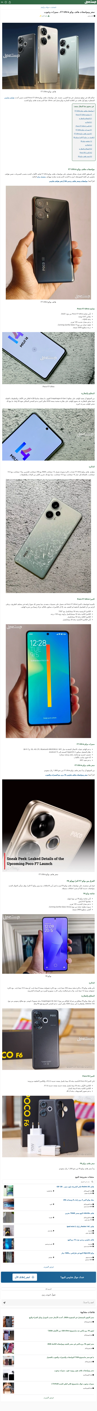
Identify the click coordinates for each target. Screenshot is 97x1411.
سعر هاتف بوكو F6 (84, 156)
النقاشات (53, 7)
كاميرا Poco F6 (85, 153)
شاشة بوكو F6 (85, 141)
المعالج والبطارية (84, 118)
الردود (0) (48, 1289)
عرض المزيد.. (48, 1266)
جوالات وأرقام (45, 7)
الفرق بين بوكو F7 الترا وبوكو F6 (83, 137)
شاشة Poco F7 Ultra (83, 115)
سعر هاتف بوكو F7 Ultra (82, 134)
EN (2, 2)
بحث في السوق (85, 1182)
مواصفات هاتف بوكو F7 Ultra (84, 111)
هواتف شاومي (9, 97)
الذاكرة (87, 122)
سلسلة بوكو (41, 177)
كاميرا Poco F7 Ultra (82, 126)
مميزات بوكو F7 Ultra (83, 130)
